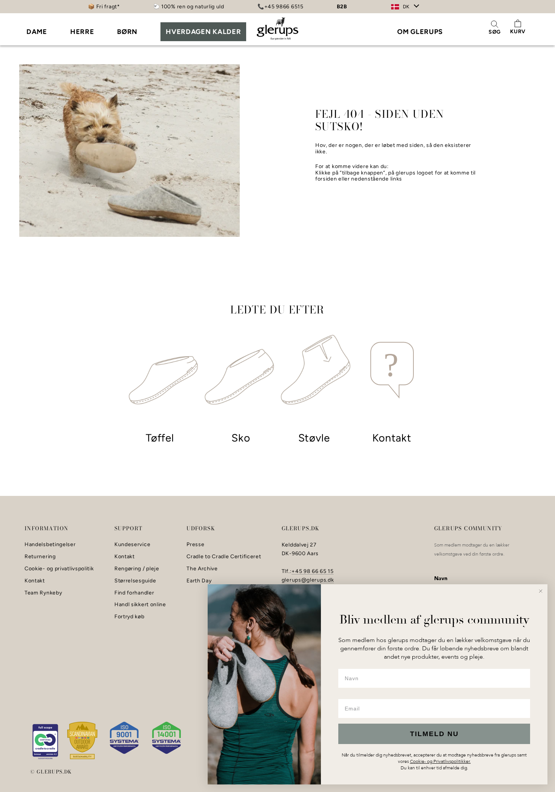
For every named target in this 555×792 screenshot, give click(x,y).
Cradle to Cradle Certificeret (224, 557)
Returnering (40, 557)
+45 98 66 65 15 (312, 571)
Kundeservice (132, 545)
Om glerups (420, 32)
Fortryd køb (129, 617)
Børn (127, 32)
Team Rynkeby (43, 593)
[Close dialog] (540, 591)
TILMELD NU (434, 734)
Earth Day (199, 581)
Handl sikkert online (140, 605)
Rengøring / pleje (136, 569)
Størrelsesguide (135, 581)
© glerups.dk (51, 771)
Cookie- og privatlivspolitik (59, 569)
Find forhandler (134, 593)
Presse (195, 545)
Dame (36, 32)
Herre (82, 32)
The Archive (202, 569)
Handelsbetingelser (50, 545)
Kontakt (35, 581)
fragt (110, 6)
